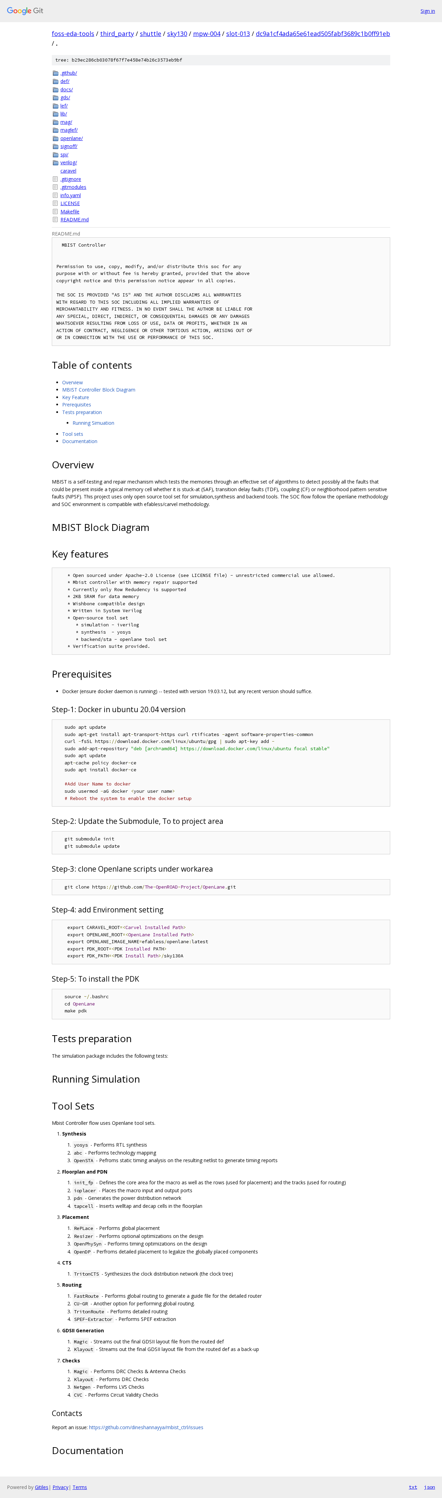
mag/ (66, 122)
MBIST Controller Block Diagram (98, 389)
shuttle (150, 33)
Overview (72, 382)
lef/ (64, 105)
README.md (74, 219)
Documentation (79, 441)
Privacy (60, 1487)
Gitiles (41, 1487)
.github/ (68, 73)
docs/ (66, 89)
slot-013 (238, 33)
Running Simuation (93, 423)
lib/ (63, 113)
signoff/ (68, 146)
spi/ (64, 154)
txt (413, 1487)
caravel (68, 170)
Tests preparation (82, 412)
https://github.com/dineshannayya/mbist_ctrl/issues (146, 1427)
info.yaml (70, 195)
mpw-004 (206, 33)
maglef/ (69, 130)
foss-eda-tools (73, 33)
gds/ (65, 97)
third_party (117, 33)
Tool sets (72, 434)
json (429, 1487)
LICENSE (70, 203)
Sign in (428, 11)
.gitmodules (73, 187)
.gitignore (70, 179)
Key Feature (75, 397)
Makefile (69, 211)
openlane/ (71, 138)
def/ (64, 81)
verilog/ (68, 162)
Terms (80, 1487)
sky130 (177, 33)
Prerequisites (76, 404)
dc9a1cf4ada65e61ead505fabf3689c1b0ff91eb (323, 33)
